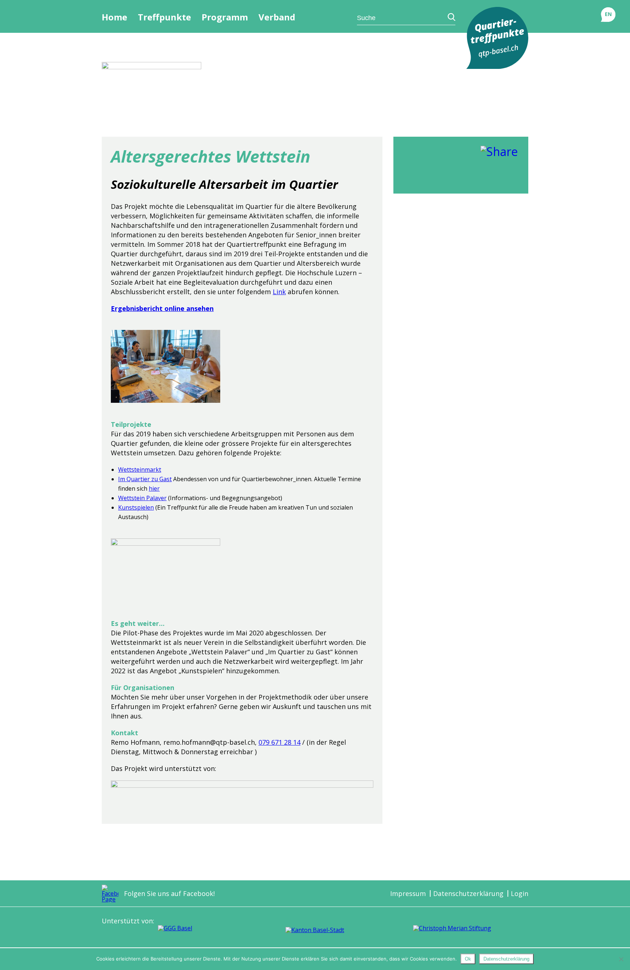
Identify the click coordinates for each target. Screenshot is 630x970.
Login (519, 893)
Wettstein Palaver (142, 498)
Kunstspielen (136, 507)
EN (608, 14)
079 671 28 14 (279, 742)
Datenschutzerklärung (468, 893)
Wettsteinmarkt (139, 469)
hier (154, 488)
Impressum (408, 893)
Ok (468, 959)
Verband (276, 17)
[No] (621, 959)
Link (279, 291)
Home (114, 17)
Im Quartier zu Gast (145, 479)
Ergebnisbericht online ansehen (162, 308)
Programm (225, 17)
